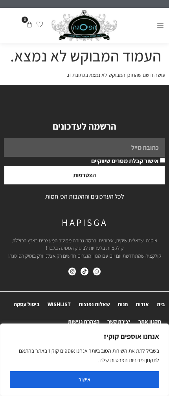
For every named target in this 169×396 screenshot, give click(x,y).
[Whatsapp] (97, 271)
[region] (84, 359)
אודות (142, 304)
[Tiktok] (84, 271)
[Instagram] (72, 271)
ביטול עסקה (27, 304)
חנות (123, 304)
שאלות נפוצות (94, 304)
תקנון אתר (149, 321)
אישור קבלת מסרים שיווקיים (125, 161)
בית (161, 304)
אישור (84, 379)
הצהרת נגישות (83, 321)
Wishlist (59, 304)
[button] (160, 25)
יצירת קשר (118, 321)
